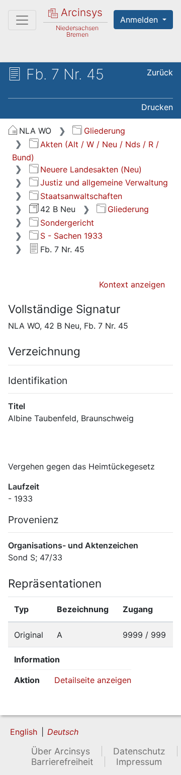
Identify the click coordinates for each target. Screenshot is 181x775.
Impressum (139, 761)
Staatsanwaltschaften (81, 196)
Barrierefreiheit (62, 761)
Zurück (160, 72)
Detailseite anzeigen (92, 680)
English (23, 732)
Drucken (157, 107)
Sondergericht (67, 223)
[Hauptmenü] (22, 20)
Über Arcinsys (60, 751)
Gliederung (104, 131)
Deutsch (62, 732)
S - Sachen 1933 (71, 236)
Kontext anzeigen (132, 284)
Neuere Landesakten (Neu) (91, 169)
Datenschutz (139, 751)
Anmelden (140, 20)
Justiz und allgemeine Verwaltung (104, 182)
